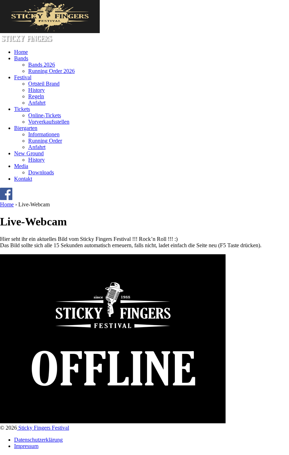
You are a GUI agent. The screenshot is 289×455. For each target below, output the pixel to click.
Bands (21, 58)
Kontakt (23, 179)
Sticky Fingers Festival (43, 428)
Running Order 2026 (51, 71)
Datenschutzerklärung (38, 440)
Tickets (22, 109)
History (36, 90)
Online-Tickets (44, 115)
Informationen (44, 134)
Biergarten (25, 128)
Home (21, 52)
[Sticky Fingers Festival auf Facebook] (6, 198)
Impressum (26, 446)
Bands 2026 (41, 65)
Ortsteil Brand (44, 84)
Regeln (36, 96)
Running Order (45, 141)
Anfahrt (36, 103)
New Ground (29, 153)
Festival (22, 77)
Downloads (41, 172)
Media (21, 166)
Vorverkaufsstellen (48, 122)
